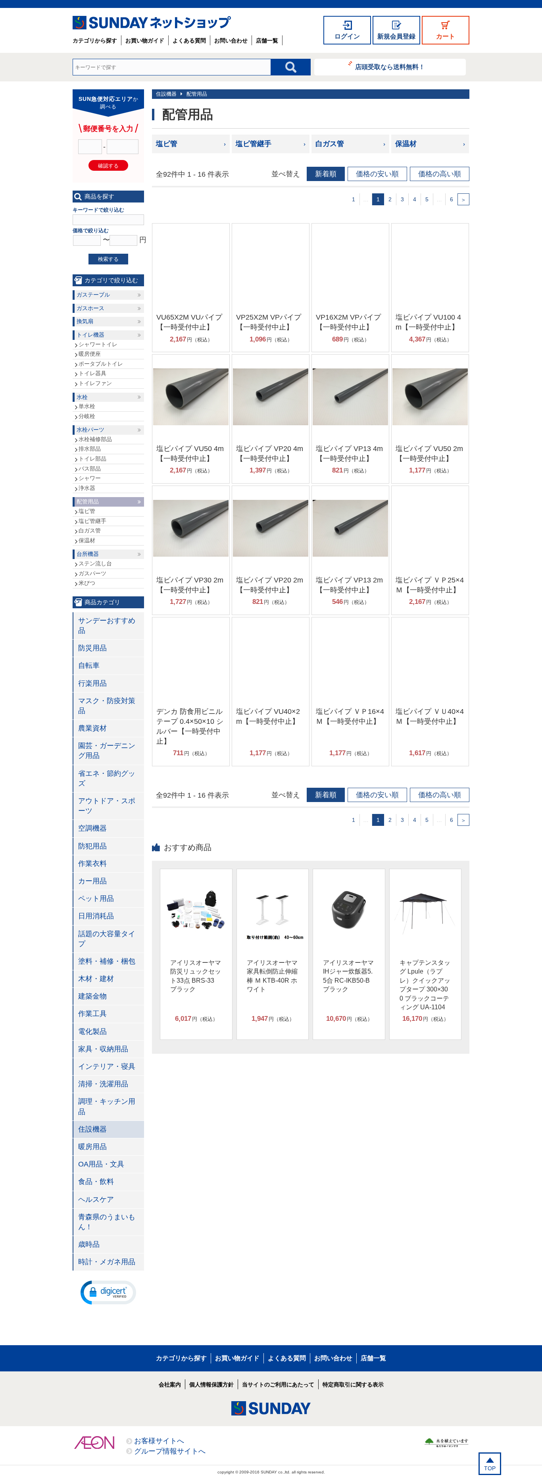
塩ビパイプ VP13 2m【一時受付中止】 (349, 585)
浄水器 (87, 488)
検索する (108, 259)
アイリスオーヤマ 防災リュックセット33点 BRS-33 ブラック (195, 976)
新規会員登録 (396, 36)
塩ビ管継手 (253, 144)
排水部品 (90, 448)
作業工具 (92, 1014)
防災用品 (92, 648)
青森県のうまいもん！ (106, 1222)
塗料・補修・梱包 (106, 961)
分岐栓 (87, 416)
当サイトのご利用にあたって (278, 1384)
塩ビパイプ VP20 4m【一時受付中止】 (269, 454)
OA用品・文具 (101, 1164)
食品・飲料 (96, 1182)
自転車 (89, 665)
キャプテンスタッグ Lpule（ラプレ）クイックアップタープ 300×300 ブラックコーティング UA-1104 (425, 984)
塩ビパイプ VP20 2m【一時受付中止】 (269, 585)
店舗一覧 (267, 40)
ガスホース (90, 308)
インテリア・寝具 (106, 1066)
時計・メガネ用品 (106, 1262)
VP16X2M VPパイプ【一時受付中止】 (348, 322)
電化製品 (92, 1031)
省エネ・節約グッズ (106, 778)
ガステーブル (93, 294)
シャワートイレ (98, 344)
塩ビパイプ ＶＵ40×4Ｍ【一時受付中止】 (430, 716)
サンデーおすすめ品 (106, 625)
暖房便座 (90, 354)
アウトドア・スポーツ (106, 806)
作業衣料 (92, 864)
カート (445, 36)
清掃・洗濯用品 (103, 1084)
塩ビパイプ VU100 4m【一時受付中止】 (428, 322)
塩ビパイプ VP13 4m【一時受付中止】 (349, 454)
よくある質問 (189, 40)
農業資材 (92, 728)
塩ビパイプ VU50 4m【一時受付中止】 (190, 454)
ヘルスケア (96, 1199)
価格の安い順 (377, 174)
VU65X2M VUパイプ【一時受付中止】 (189, 322)
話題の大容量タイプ (106, 939)
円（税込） (191, 339)
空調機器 (92, 828)
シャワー (90, 478)
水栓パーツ (90, 429)
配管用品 (196, 94)
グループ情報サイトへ (170, 1451)
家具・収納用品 (103, 1049)
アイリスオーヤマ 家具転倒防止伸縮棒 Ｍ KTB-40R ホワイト (272, 976)
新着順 (325, 174)
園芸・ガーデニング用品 (106, 751)
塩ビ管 (166, 144)
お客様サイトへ (159, 1441)
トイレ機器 (90, 335)
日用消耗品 (96, 916)
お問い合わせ (231, 40)
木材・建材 (96, 979)
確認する (108, 166)
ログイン (347, 36)
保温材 (406, 144)
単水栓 (87, 406)
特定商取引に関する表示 (353, 1384)
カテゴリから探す (95, 40)
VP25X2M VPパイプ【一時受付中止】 (268, 322)
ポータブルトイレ (101, 364)
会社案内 (170, 1384)
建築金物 (92, 996)
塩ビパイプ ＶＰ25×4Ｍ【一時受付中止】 (430, 585)
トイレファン (95, 383)
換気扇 (85, 321)
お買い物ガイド (144, 40)
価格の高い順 (439, 174)
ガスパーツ (92, 573)
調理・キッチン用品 (106, 1106)
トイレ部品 (92, 458)
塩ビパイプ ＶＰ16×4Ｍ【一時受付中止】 (350, 716)
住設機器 (166, 94)
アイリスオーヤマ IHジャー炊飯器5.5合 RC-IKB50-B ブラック (348, 976)
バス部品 (90, 468)
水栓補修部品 (95, 439)
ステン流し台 (95, 563)
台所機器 (88, 554)
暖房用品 (92, 1147)
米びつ (87, 583)
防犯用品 (92, 846)
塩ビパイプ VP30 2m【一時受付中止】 (189, 585)
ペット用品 (96, 898)
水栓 (82, 397)
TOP (490, 1468)
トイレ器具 (92, 373)
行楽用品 (92, 683)
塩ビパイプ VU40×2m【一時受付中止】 (268, 716)
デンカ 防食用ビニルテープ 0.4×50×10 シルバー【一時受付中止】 (189, 727)
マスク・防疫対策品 (106, 706)
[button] (108, 1291)
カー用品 (92, 881)
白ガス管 (329, 144)
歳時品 (89, 1244)
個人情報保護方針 (211, 1384)
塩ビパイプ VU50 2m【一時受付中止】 (429, 454)
